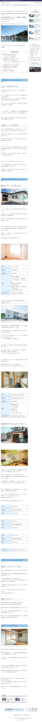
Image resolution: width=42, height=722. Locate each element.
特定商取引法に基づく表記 (18, 715)
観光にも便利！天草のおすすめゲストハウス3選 (11, 58)
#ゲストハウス (4, 45)
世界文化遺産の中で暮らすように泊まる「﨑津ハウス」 (12, 64)
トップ (2, 11)
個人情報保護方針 (26, 715)
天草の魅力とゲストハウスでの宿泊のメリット (10, 54)
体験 (22, 5)
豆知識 (25, 5)
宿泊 (15, 5)
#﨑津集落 (3, 47)
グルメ (12, 5)
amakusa (5, 11)
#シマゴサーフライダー (10, 45)
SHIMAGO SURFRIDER (14, 325)
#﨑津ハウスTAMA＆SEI (21, 45)
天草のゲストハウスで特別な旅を (8, 70)
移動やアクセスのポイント (8, 68)
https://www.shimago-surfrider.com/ (18, 416)
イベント (3, 5)
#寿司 (32, 55)
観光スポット (8, 5)
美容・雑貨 (18, 5)
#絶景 (38, 48)
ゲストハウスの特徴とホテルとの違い (9, 55)
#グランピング (33, 48)
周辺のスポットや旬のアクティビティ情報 (10, 67)
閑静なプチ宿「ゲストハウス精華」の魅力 (10, 60)
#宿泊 (16, 45)
